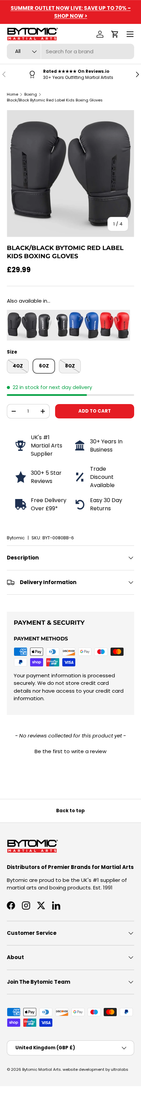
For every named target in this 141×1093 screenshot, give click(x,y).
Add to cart (94, 411)
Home (12, 94)
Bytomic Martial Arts (41, 1069)
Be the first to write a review (70, 751)
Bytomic (16, 538)
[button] (115, 34)
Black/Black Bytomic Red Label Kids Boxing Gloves (55, 100)
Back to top (70, 810)
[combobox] (70, 51)
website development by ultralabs (95, 1069)
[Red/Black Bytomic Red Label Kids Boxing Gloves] (114, 313)
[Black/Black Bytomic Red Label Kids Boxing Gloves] (22, 313)
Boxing (30, 94)
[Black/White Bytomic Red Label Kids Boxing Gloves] (53, 313)
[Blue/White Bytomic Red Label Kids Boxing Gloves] (83, 313)
